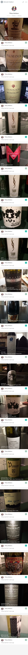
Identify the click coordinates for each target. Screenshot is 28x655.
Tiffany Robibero (8, 42)
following (19, 15)
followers (14, 15)
